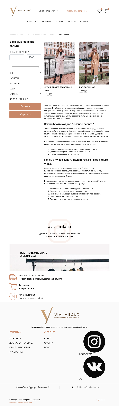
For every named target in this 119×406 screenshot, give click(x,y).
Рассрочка (71, 22)
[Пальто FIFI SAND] (94, 63)
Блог (47, 347)
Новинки (59, 22)
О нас (47, 338)
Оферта (48, 343)
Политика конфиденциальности (20, 402)
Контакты (84, 22)
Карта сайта (101, 400)
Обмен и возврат (19, 347)
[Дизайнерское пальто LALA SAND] (59, 63)
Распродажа (46, 22)
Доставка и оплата (21, 343)
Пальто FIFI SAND (87, 87)
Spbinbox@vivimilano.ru (87, 387)
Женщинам (31, 22)
